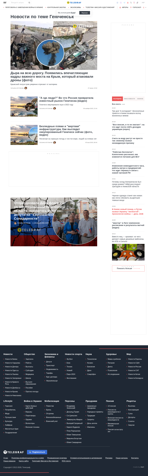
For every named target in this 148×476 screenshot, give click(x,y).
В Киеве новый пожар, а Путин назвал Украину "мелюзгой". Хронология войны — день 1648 (127, 211)
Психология (112, 370)
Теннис (69, 367)
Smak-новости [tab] (129, 99)
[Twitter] (131, 2)
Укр (143, 2)
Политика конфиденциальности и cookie (27, 458)
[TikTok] (137, 2)
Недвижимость (52, 369)
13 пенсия (112, 406)
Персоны (70, 401)
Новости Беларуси (135, 378)
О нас (5, 458)
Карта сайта (23, 461)
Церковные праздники (91, 407)
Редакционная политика (57, 458)
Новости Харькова (12, 363)
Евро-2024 (71, 374)
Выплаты (29, 367)
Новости (7, 354)
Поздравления (11, 433)
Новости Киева (11, 359)
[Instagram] (134, 2)
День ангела (92, 423)
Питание (111, 363)
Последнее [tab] (117, 99)
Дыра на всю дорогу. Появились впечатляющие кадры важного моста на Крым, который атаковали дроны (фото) (52, 76)
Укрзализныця (52, 381)
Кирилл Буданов (73, 427)
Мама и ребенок (114, 359)
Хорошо (85, 13)
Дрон (89, 370)
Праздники (91, 401)
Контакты (135, 458)
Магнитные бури (11, 429)
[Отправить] (29, 2)
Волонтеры (30, 423)
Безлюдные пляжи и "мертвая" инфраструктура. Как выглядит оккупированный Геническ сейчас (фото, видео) (66, 130)
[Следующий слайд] (146, 7)
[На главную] (74, 2)
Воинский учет (52, 421)
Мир (129, 354)
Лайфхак (8, 425)
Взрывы (29, 412)
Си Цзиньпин (72, 416)
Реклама (108, 458)
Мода (7, 413)
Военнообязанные (53, 417)
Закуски (131, 425)
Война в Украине (33, 401)
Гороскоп (137, 7)
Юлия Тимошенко (74, 435)
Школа (28, 378)
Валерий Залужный (74, 423)
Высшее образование (31, 383)
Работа (28, 363)
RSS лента (66, 461)
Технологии (92, 359)
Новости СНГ (133, 370)
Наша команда (9, 461)
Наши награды (122, 458)
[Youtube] (127, 2)
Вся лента (116, 104)
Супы (130, 413)
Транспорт (50, 365)
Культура (8, 421)
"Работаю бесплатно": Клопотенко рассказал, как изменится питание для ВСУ (125, 154)
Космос (90, 363)
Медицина (30, 374)
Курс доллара (51, 377)
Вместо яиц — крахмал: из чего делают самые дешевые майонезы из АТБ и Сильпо (128, 239)
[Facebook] (117, 2)
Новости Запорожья (13, 378)
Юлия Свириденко (74, 442)
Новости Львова (11, 374)
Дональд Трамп (73, 412)
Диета (110, 367)
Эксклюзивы (75, 7)
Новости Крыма (11, 391)
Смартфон (91, 374)
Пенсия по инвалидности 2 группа (114, 412)
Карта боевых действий (31, 407)
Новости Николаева (13, 395)
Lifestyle (7, 401)
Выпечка (131, 406)
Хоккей (69, 370)
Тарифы (49, 373)
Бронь (48, 410)
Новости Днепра (11, 367)
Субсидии (29, 370)
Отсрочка (50, 413)
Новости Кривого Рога (12, 383)
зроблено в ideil (139, 467)
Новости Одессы (12, 370)
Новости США (134, 363)
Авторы (125, 7)
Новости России (134, 367)
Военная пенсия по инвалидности (115, 419)
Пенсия (110, 401)
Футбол (69, 359)
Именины (91, 427)
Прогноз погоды (32, 391)
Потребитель (10, 410)
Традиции (91, 416)
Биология (91, 367)
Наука (89, 354)
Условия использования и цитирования (86, 458)
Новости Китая (134, 374)
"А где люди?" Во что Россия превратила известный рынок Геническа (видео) (66, 99)
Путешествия (10, 417)
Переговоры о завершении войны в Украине (24, 7)
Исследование (114, 374)
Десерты (131, 417)
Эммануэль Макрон (74, 419)
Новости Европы (135, 359)
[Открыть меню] (5, 2)
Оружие (29, 419)
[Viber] (121, 3)
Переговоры (31, 416)
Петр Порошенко (73, 431)
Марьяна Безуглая (74, 438)
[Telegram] (124, 2)
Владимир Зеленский (71, 407)
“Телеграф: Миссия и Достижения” (100, 7)
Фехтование (71, 378)
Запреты (90, 419)
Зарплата (29, 359)
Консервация (133, 410)
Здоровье (111, 354)
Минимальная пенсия (113, 425)
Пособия (29, 388)
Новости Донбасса (12, 388)
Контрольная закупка (56, 7)
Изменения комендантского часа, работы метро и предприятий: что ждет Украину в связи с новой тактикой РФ (128, 169)
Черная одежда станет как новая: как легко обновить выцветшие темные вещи (127, 198)
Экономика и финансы (51, 355)
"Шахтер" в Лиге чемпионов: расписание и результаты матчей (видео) (128, 225)
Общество (29, 354)
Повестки (50, 406)
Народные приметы (95, 412)
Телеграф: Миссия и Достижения (45, 461)
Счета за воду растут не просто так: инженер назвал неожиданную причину (127, 140)
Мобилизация (52, 401)
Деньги (49, 362)
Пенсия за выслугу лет (115, 430)
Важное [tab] (140, 99)
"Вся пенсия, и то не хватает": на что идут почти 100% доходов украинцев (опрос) (128, 127)
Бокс (68, 363)
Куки (73, 13)
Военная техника (32, 427)
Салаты (131, 421)
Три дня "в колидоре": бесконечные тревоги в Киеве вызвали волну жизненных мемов (128, 113)
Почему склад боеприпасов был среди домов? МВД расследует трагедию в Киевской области (126, 184)
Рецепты (131, 401)
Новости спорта (73, 354)
